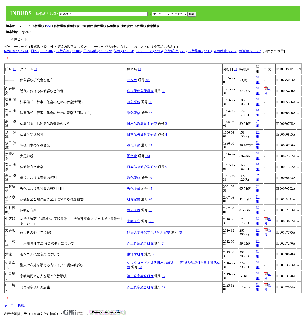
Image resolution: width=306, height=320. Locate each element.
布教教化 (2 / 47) (225, 51)
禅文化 (132, 156)
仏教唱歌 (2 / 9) (175, 51)
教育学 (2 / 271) (250, 51)
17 (163, 287)
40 (150, 177)
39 (150, 145)
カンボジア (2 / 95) (149, 51)
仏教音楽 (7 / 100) (69, 51)
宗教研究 (133, 221)
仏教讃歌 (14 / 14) (16, 51)
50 (153, 254)
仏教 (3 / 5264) (124, 51)
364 (151, 221)
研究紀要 (133, 199)
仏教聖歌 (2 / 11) (200, 51)
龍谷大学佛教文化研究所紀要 (148, 232)
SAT (49, 26)
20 (150, 199)
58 (163, 91)
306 (147, 80)
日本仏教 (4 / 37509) (97, 51)
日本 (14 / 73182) (43, 51)
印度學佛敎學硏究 (140, 91)
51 (150, 210)
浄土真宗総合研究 (140, 243)
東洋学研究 (135, 254)
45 (150, 188)
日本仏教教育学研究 (142, 123)
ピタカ (132, 80)
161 (147, 156)
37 (150, 113)
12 (163, 276)
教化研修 (133, 102)
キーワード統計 (15, 305)
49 (180, 232)
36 (150, 102)
